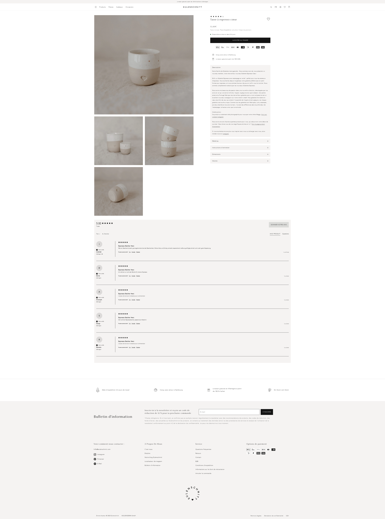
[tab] (275, 234)
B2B (197, 461)
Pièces (111, 7)
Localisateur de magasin (153, 461)
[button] (271, 7)
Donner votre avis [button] (279, 225)
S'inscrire (267, 412)
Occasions (129, 7)
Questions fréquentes (203, 449)
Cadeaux (119, 7)
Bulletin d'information (152, 465)
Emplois (147, 453)
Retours (198, 453)
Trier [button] (97, 234)
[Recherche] (271, 7)
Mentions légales (256, 515)
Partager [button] (138, 252)
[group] (106, 223)
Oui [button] (130, 252)
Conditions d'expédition (204, 465)
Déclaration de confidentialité (273, 515)
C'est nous (148, 449)
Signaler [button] (133, 252)
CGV (287, 515)
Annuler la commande (203, 473)
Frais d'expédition (226, 30)
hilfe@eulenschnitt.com (102, 449)
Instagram (226, 133)
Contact (198, 457)
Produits (102, 7)
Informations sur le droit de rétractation (210, 469)
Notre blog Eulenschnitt (153, 457)
